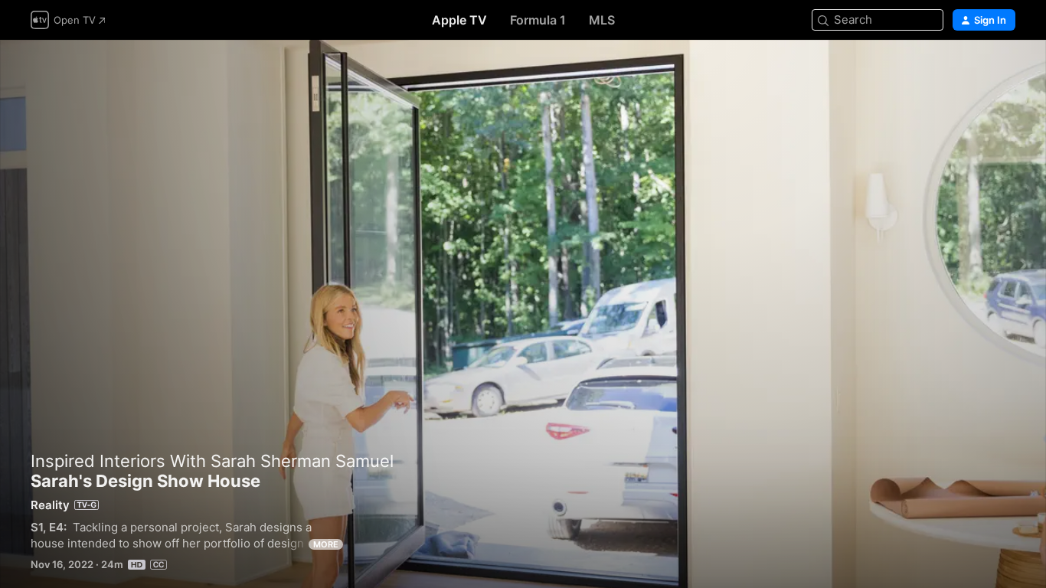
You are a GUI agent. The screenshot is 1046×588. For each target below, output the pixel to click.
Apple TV (459, 20)
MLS (602, 20)
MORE (325, 544)
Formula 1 (538, 20)
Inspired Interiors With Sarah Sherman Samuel (212, 461)
